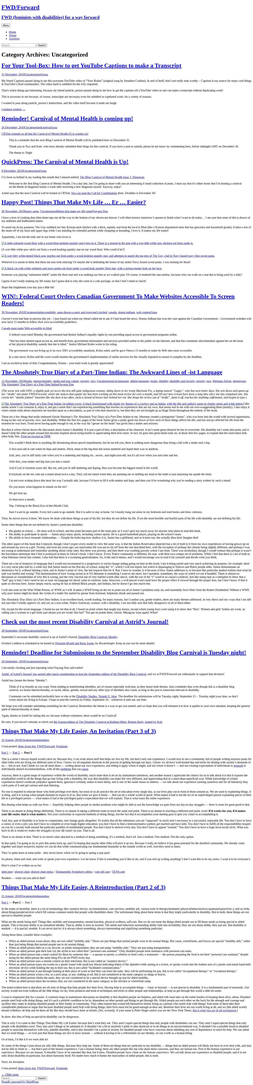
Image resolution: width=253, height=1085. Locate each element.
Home (12, 32)
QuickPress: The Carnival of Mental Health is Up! (65, 161)
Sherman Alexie (222, 381)
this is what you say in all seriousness (214, 1010)
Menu (6, 25)
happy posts (32, 211)
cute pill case (102, 871)
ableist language (139, 381)
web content (143, 312)
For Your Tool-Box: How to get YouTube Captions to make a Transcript (91, 65)
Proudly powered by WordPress (20, 1081)
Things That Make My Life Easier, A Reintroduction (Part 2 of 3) (83, 887)
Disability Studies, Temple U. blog (96, 696)
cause (85, 769)
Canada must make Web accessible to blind (26, 328)
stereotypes (239, 381)
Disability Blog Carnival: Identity (97, 637)
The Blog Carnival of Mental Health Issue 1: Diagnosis (112, 177)
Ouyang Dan (100, 211)
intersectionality (42, 381)
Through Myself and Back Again (74, 643)
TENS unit (118, 871)
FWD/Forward (46, 746)
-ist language (121, 381)
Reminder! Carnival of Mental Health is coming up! (67, 118)
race (93, 381)
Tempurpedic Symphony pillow (74, 871)
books (28, 381)
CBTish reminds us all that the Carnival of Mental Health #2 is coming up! (44, 133)
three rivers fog (27, 746)
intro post (6, 871)
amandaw (43, 740)
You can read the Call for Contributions (94, 193)
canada (113, 312)
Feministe (61, 746)
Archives (14, 38)
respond (238, 765)
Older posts (10, 1074)
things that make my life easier (75, 211)
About (12, 35)
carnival (46, 127)
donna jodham (126, 312)
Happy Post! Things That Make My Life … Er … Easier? (73, 202)
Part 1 (4, 752)
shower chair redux (42, 871)
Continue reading (13, 109)
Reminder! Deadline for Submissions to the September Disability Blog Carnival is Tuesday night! (123, 652)
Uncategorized (32, 74)
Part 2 (16, 752)
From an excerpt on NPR (35, 436)
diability (163, 381)
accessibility (49, 312)
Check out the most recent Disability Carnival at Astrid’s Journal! (85, 621)
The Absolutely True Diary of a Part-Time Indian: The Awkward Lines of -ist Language (111, 372)
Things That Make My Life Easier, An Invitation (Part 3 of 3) (78, 731)
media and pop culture (66, 381)
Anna (44, 74)
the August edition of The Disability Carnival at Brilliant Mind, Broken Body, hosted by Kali (108, 721)
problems (65, 769)
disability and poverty (182, 381)
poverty (84, 381)
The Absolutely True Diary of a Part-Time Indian (30, 384)
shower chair (22, 871)
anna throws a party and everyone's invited (82, 312)
